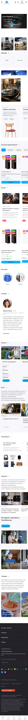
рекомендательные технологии (8, 696)
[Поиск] (18, 2)
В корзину (10, 182)
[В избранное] (19, 156)
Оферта (3, 686)
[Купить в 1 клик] (19, 161)
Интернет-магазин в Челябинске (10, 518)
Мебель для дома (9, 109)
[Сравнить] (19, 159)
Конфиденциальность (16, 683)
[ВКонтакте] (2, 672)
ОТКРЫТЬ (6, 25)
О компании (5, 526)
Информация (4, 637)
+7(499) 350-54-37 (5, 649)
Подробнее (6, 333)
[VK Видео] (5, 672)
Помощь (3, 642)
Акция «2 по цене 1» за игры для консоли (10, 209)
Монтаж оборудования (9, 362)
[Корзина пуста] (26, 2)
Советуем (10, 150)
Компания (3, 632)
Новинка (19, 150)
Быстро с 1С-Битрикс (7, 690)
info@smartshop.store (6, 651)
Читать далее (4, 711)
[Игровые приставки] (14, 72)
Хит (3, 150)
